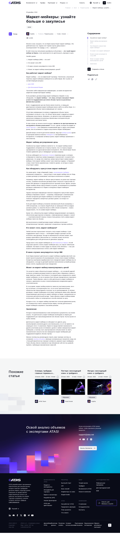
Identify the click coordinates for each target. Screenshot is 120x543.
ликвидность (50, 134)
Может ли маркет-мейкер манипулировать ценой (97, 59)
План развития (66, 510)
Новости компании (85, 491)
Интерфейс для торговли (49, 491)
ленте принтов (31, 127)
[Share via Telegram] (88, 79)
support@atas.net (86, 435)
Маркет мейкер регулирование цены (98, 41)
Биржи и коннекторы (50, 494)
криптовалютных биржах (60, 242)
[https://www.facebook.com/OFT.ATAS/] (87, 439)
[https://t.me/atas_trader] (28, 515)
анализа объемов (39, 339)
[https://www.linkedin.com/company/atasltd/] (10, 515)
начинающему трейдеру (61, 172)
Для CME (31, 84)
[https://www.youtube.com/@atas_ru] (32, 515)
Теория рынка (48, 34)
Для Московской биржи (35, 87)
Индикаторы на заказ (68, 491)
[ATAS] (15, 3)
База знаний (65, 489)
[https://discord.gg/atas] (13, 515)
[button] (110, 525)
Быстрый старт (66, 483)
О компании (82, 504)
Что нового (64, 512)
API (62, 486)
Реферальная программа (100, 484)
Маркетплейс (65, 494)
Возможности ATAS (49, 480)
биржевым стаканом (48, 155)
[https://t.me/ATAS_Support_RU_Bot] (80, 439)
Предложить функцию (68, 507)
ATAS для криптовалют (48, 504)
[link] (82, 3)
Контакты (82, 510)
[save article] (95, 69)
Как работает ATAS (67, 504)
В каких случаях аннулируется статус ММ (98, 54)
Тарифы (42, 3)
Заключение (93, 63)
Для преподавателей (103, 488)
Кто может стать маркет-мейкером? (100, 50)
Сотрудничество (84, 507)
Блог (80, 480)
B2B (97, 491)
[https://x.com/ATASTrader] (21, 515)
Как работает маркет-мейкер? (98, 38)
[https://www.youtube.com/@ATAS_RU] (83, 439)
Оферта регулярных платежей (98, 525)
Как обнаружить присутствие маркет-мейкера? (98, 46)
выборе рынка (66, 132)
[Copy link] (96, 79)
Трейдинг (82, 486)
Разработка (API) (49, 497)
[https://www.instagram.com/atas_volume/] (91, 439)
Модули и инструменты (48, 486)
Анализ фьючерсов (50, 500)
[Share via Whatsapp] (92, 79)
